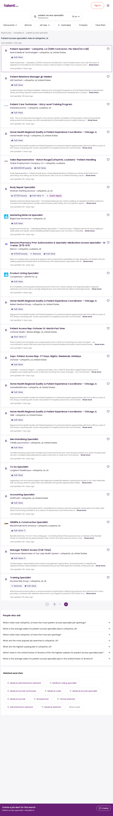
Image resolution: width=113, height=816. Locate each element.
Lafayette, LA (19, 33)
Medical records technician (23, 691)
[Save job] (108, 49)
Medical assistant (53, 707)
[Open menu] (108, 5)
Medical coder (54, 691)
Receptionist (43, 699)
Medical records (17, 699)
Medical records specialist (84, 691)
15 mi (74, 16)
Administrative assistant (21, 707)
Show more (94, 65)
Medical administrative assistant (25, 683)
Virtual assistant (67, 699)
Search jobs (6, 33)
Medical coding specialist (65, 683)
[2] (66, 604)
